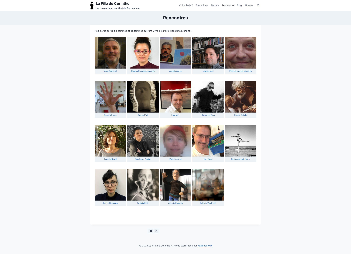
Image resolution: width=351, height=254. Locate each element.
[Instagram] (156, 231)
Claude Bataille (240, 115)
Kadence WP (205, 245)
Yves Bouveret (110, 71)
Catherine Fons (208, 115)
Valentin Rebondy (175, 203)
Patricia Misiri (143, 203)
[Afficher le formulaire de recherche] (258, 5)
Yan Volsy (208, 159)
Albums (249, 5)
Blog (239, 5)
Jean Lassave (175, 71)
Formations (202, 5)
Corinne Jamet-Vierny (240, 159)
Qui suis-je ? (186, 5)
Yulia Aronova (175, 159)
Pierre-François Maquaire (240, 71)
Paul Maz (175, 115)
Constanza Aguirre (143, 159)
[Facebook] (150, 231)
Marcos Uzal (208, 71)
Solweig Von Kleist (208, 203)
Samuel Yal (143, 115)
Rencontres (228, 5)
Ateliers (215, 5)
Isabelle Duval (110, 159)
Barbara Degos (110, 115)
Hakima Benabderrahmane (143, 71)
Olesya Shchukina (110, 203)
